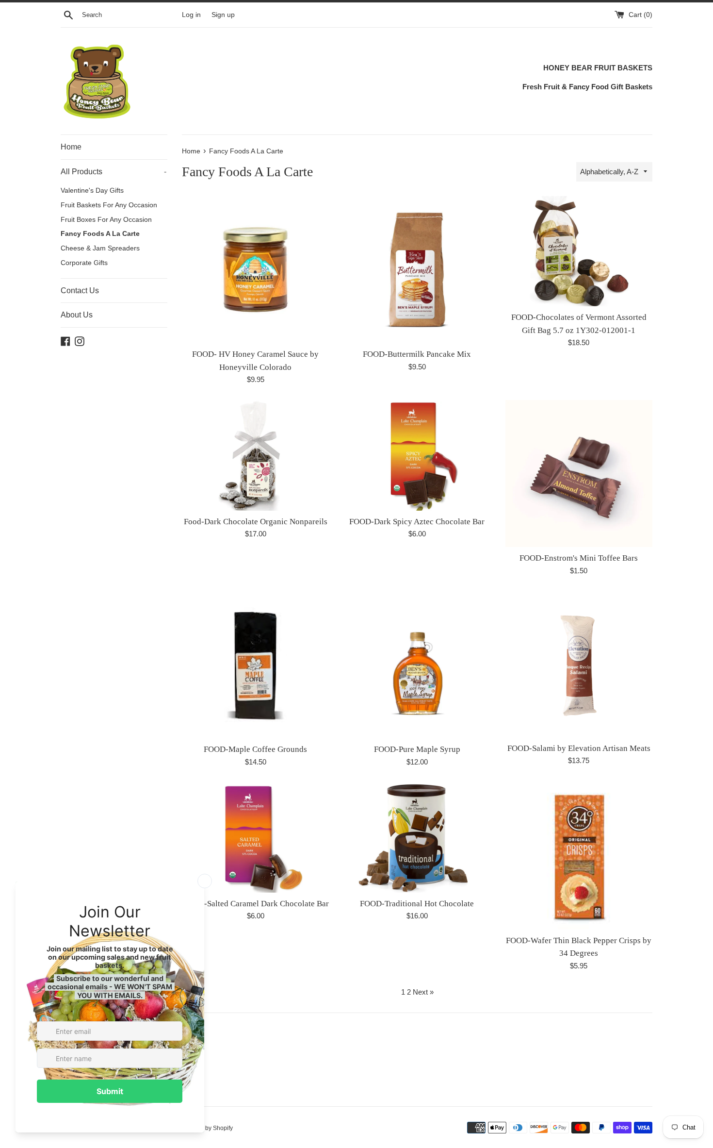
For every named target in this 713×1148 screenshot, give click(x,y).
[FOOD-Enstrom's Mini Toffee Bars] (578, 473)
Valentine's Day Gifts (92, 190)
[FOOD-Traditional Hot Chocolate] (416, 837)
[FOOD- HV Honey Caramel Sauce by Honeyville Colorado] (255, 269)
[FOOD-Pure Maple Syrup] (416, 664)
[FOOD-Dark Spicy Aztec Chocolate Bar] (416, 455)
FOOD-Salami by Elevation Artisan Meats (578, 748)
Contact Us (80, 290)
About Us (77, 315)
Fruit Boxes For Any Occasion (106, 219)
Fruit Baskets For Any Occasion (109, 205)
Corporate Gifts (84, 262)
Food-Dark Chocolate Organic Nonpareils (255, 521)
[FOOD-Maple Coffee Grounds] (255, 664)
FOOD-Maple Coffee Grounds (255, 749)
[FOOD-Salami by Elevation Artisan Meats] (578, 664)
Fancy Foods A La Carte (100, 233)
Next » (423, 992)
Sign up (223, 14)
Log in (191, 14)
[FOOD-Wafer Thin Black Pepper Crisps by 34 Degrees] (578, 856)
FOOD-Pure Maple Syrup (417, 749)
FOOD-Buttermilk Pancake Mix (417, 354)
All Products (113, 171)
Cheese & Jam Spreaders (100, 248)
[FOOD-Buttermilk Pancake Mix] (416, 269)
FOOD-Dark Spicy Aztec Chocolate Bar (417, 521)
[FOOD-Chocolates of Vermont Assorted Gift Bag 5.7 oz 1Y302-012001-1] (578, 251)
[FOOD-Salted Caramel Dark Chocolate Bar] (255, 837)
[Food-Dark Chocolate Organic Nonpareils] (255, 455)
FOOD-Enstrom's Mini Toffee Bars (578, 558)
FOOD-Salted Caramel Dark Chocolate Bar (255, 903)
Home (71, 147)
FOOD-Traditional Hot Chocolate (417, 903)
